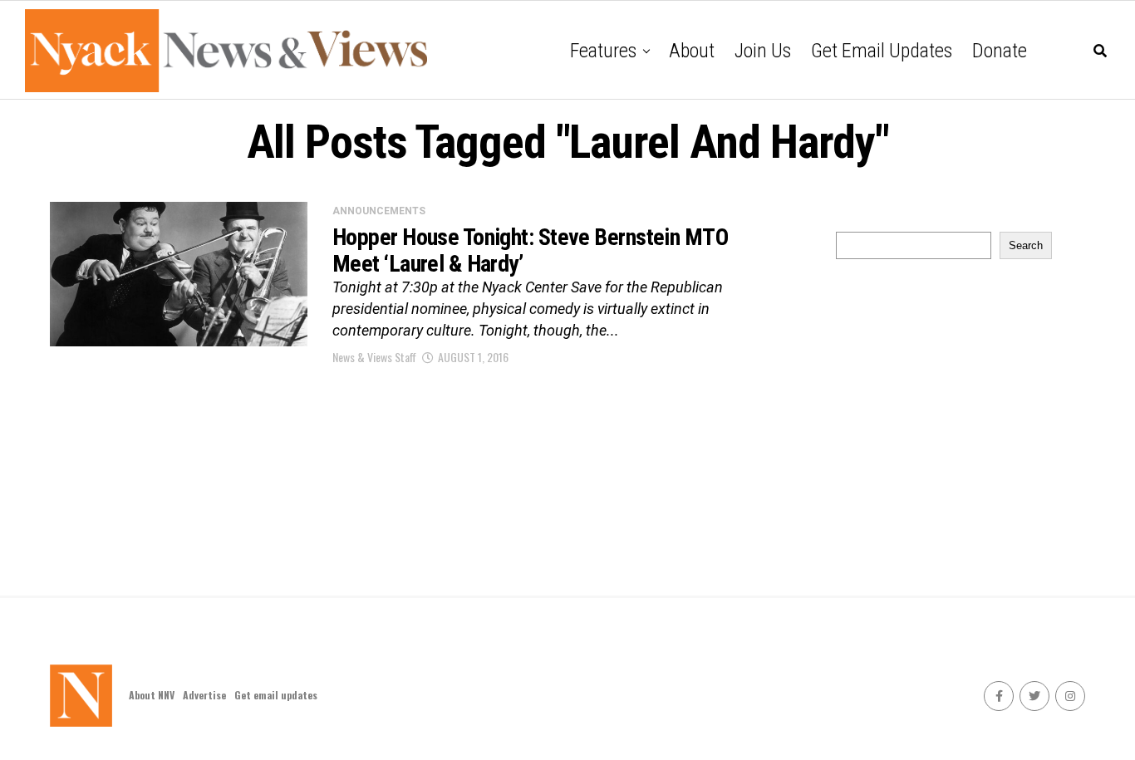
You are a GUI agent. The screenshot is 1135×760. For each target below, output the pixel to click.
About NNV (151, 695)
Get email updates (881, 50)
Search (1026, 245)
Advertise (204, 695)
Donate (999, 50)
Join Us (763, 50)
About (692, 50)
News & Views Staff (374, 356)
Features (603, 50)
